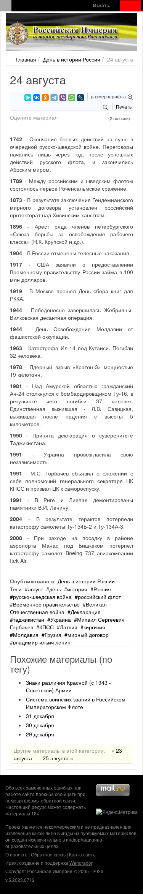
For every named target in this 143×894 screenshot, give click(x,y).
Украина (60, 619)
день (55, 589)
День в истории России (71, 59)
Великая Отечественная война (58, 608)
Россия (102, 589)
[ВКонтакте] (36, 97)
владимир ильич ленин (42, 642)
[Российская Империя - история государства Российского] (63, 33)
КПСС (46, 627)
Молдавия (26, 634)
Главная (26, 59)
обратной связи (58, 800)
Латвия (68, 627)
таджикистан (28, 619)
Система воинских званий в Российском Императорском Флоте (75, 703)
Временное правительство (46, 604)
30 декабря (40, 725)
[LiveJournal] (80, 97)
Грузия (53, 634)
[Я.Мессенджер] (27, 97)
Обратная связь (48, 854)
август (35, 589)
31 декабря (40, 716)
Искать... (102, 5)
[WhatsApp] (71, 97)
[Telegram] (54, 97)
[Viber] (62, 97)
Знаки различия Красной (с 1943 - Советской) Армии (68, 686)
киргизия (94, 627)
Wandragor (80, 862)
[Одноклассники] (45, 97)
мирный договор (88, 634)
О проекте (16, 854)
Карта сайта (82, 854)
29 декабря (40, 734)
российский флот (99, 596)
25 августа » (58, 758)
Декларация (86, 612)
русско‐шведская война (42, 596)
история (77, 589)
